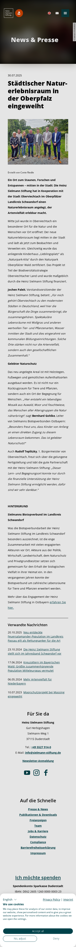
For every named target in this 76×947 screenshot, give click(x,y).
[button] (10, 899)
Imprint (68, 899)
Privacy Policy (51, 899)
